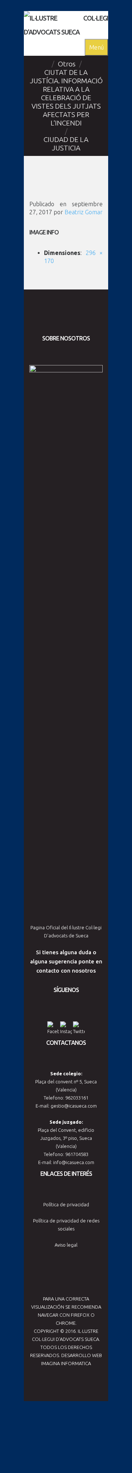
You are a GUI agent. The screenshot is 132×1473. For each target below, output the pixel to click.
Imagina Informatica (66, 1363)
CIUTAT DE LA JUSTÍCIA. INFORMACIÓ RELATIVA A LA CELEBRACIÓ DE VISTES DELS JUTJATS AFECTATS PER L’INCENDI (66, 97)
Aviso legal (66, 1244)
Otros (67, 64)
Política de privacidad (66, 1204)
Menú (96, 47)
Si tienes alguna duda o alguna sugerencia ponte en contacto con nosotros (66, 961)
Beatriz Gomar (84, 212)
